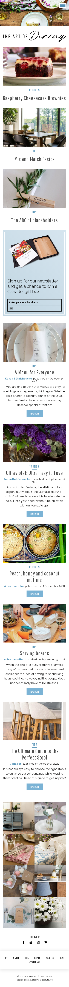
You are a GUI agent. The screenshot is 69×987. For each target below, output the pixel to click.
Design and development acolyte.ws (34, 980)
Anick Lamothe (14, 586)
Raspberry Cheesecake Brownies (34, 98)
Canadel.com (34, 961)
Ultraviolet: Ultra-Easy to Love (34, 473)
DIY (34, 212)
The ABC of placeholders (34, 220)
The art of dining (34, 36)
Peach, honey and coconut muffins (34, 576)
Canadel (15, 763)
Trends (34, 466)
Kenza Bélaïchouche (18, 378)
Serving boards (34, 653)
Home (62, 957)
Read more (34, 413)
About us (50, 957)
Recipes (34, 90)
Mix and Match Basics (34, 159)
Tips (34, 151)
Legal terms (46, 976)
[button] (62, 5)
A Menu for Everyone (34, 372)
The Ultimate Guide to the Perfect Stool (34, 754)
